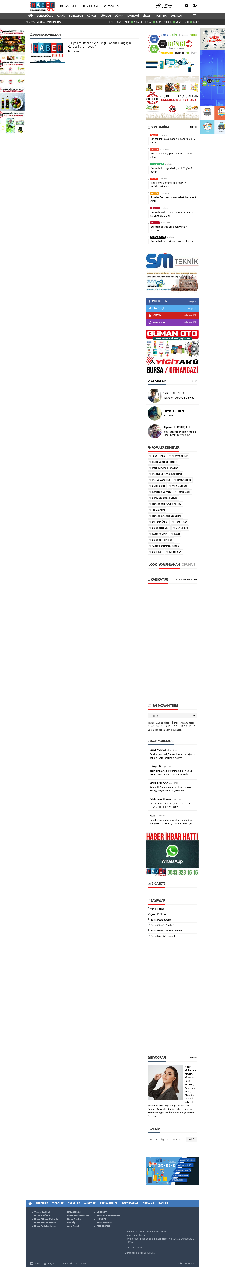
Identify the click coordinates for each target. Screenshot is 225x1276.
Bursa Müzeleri (104, 1223)
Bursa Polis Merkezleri (45, 1226)
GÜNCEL (91, 16)
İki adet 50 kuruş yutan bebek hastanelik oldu (173, 199)
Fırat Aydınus (183, 480)
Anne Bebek (73, 1226)
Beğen (192, 301)
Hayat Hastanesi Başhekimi (166, 516)
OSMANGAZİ (157, 164)
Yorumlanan (169, 564)
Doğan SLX (175, 552)
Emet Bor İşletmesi (161, 540)
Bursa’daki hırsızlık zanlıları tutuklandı (171, 241)
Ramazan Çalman (161, 492)
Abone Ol (190, 315)
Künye (36, 1263)
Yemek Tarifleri (42, 1212)
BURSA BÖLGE (45, 16)
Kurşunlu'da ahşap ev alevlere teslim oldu (171, 155)
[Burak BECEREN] (155, 413)
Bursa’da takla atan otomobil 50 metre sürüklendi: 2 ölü (172, 214)
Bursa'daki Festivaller (78, 1216)
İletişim (50, 1263)
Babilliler (168, 415)
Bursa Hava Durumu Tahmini (166, 931)
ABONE (158, 315)
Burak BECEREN (173, 411)
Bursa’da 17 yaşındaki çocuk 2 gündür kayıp (171, 170)
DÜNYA (119, 16)
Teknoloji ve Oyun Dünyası (179, 398)
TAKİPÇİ (158, 308)
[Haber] (30, 16)
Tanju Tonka (158, 456)
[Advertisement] (172, 645)
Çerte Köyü (181, 528)
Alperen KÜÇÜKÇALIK (177, 427)
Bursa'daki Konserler (45, 1223)
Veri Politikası (157, 909)
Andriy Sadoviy (179, 456)
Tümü (193, 127)
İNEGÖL (154, 193)
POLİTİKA (161, 16)
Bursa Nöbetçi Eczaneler (163, 936)
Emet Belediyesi (160, 528)
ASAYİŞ (61, 16)
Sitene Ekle (66, 1263)
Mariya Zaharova (160, 480)
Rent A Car (180, 522)
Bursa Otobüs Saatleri (162, 925)
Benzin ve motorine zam (49, 22)
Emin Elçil (156, 552)
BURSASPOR (76, 16)
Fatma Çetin (184, 492)
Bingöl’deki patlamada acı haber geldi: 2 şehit (173, 141)
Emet (176, 534)
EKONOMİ (133, 16)
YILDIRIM (102, 1212)
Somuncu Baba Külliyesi (164, 498)
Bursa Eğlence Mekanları (46, 1219)
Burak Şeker (158, 486)
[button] (172, 715)
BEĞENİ (160, 301)
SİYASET (147, 16)
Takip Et (191, 308)
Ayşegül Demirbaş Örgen (165, 546)
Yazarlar (158, 381)
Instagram (158, 322)
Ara (191, 1139)
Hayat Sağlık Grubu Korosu (166, 504)
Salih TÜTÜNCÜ (173, 393)
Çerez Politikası (158, 914)
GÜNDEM (106, 16)
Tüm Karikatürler (185, 579)
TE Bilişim (190, 1263)
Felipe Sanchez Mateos (164, 462)
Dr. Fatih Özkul (159, 522)
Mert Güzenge (179, 486)
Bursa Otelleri (74, 1219)
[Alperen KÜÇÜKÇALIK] (155, 431)
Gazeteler (81, 1263)
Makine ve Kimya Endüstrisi (166, 474)
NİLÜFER (155, 208)
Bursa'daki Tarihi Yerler (108, 1216)
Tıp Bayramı (158, 510)
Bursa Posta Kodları (160, 920)
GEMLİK (154, 149)
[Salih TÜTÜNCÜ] (155, 395)
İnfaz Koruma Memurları (164, 468)
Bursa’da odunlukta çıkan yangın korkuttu (168, 229)
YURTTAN (176, 16)
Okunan (188, 564)
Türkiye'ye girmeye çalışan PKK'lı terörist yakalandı (169, 185)
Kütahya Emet (159, 534)
